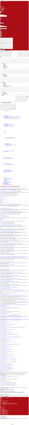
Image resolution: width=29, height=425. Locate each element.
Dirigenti (6, 178)
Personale (4, 177)
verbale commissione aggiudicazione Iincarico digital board (6, 356)
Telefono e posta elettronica (8, 145)
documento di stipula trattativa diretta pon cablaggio (6, 339)
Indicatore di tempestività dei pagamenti (9, 170)
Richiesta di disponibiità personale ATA (4, 216)
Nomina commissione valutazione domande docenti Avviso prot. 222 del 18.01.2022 (9, 214)
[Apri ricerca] (23, 54)
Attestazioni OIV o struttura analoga (9, 124)
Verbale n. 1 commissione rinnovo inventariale (11, 144)
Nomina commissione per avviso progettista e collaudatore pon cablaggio (8, 358)
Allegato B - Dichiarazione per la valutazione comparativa (6, 249)
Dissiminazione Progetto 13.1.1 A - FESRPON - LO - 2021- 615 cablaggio (8, 376)
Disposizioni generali (5, 123)
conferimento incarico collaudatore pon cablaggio (5, 346)
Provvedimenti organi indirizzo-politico (7, 182)
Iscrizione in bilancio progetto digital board (5, 381)
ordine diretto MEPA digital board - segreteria (5, 322)
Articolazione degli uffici (7, 143)
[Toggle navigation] (5, 54)
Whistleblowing (3, 412)
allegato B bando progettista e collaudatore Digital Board (6, 367)
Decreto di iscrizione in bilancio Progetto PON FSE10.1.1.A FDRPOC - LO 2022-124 (10, 284)
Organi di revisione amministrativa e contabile (10, 164)
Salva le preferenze (6, 396)
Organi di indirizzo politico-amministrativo (9, 137)
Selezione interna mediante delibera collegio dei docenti (6, 208)
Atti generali (6, 125)
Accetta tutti (11, 389)
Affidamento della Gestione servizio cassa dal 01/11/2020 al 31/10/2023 (13, 117)
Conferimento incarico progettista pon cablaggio (5, 351)
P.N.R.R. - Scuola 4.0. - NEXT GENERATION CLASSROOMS (10, 118)
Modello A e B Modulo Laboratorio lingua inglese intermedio (7, 222)
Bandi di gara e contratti (6, 115)
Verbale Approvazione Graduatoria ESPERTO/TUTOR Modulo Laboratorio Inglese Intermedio (11, 211)
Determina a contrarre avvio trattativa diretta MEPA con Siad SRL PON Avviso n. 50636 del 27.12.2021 (12, 298)
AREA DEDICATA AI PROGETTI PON (8, 184)
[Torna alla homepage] (14, 50)
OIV (5, 180)
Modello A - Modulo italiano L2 (3, 201)
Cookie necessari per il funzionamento (4, 394)
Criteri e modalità (6, 151)
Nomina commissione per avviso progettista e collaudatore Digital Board (8, 361)
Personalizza (2, 389)
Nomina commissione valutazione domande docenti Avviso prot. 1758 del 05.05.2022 (9, 194)
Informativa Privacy (4, 409)
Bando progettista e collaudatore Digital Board (5, 369)
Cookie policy (3, 408)
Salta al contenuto (2, 0)
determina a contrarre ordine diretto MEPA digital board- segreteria (7, 324)
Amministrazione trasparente (5, 413)
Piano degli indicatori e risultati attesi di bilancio (10, 158)
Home (27, 96)
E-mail (7, 26)
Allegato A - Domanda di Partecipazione (4, 252)
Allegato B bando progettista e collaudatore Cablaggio (6, 363)
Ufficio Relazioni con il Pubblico (5, 410)
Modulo (1, 227)
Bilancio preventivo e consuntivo (8, 157)
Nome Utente (8, 15)
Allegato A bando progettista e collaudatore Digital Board (6, 368)
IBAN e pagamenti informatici (8, 171)
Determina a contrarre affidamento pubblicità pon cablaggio (7, 329)
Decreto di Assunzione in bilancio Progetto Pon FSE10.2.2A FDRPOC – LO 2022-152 (10, 278)
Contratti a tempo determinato (8, 181)
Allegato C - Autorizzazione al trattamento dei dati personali (7, 246)
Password (8, 16)
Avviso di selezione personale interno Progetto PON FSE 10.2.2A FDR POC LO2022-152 (10, 224)
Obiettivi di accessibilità (4, 411)
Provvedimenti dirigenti (5, 183)
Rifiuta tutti (6, 389)
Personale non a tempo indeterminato (9, 179)
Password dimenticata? (2, 17)
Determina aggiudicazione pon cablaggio (4, 341)
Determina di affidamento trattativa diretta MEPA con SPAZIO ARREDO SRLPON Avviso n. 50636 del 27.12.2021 (13, 295)
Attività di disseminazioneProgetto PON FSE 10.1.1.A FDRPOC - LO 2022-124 (9, 281)
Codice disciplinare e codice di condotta (9, 126)
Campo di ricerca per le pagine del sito (4, 101)
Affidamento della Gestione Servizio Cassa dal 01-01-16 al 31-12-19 (12, 116)
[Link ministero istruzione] (3, 1)
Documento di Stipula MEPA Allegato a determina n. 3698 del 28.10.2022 (8, 287)
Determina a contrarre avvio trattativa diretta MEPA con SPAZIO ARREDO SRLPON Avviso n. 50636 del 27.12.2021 (13, 301)
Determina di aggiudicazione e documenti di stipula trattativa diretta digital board (9, 334)
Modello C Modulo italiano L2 (3, 196)
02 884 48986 (4, 402)
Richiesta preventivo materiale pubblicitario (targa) (6, 312)
